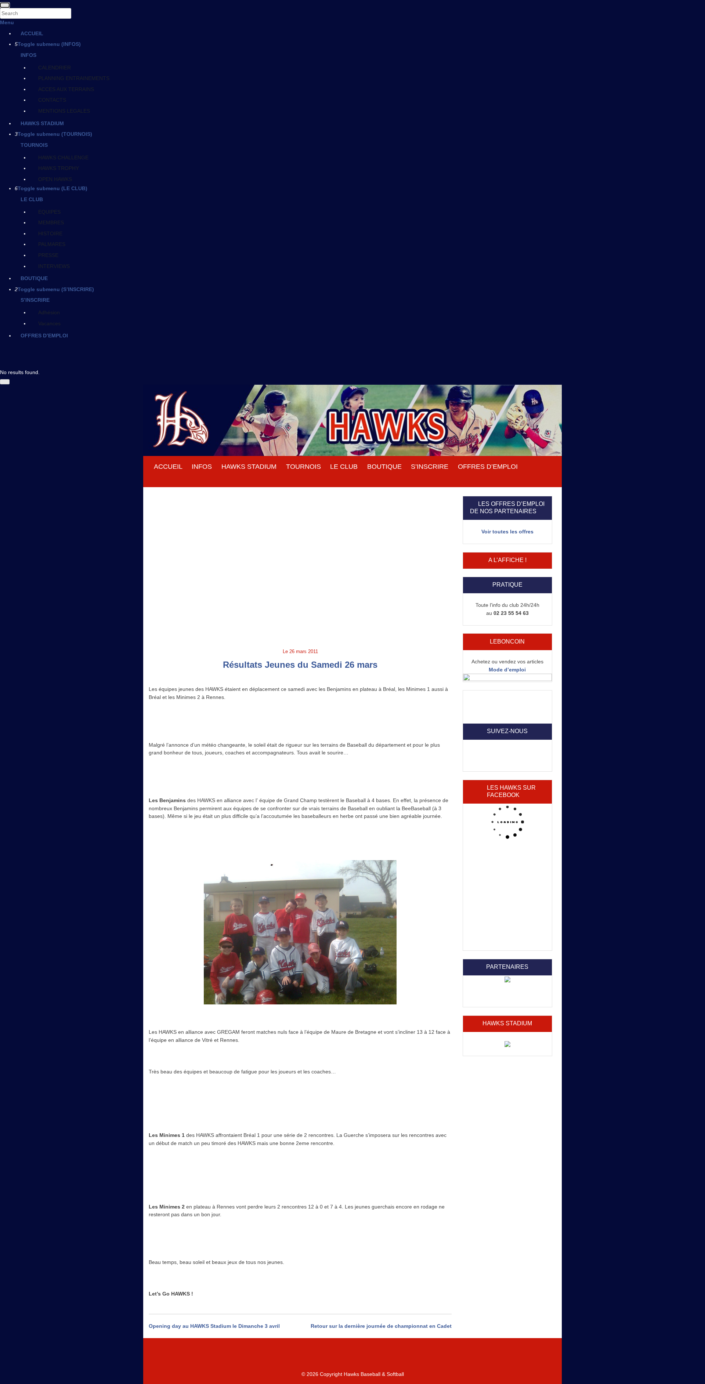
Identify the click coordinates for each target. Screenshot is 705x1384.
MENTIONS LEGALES (64, 111)
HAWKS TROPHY (58, 168)
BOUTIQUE (34, 278)
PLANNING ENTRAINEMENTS (73, 78)
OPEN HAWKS (55, 179)
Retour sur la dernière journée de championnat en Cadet (381, 1326)
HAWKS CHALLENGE (63, 157)
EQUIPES (49, 212)
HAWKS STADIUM (42, 123)
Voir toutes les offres (507, 532)
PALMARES (51, 244)
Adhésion (49, 312)
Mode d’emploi (507, 670)
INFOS (28, 55)
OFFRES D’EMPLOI (44, 335)
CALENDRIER (54, 67)
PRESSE (48, 255)
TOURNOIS (34, 145)
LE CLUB (32, 199)
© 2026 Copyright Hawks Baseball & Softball (352, 1374)
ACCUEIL (32, 33)
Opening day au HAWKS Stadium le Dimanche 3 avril (214, 1326)
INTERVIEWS (54, 266)
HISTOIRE (50, 233)
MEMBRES (51, 222)
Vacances (49, 323)
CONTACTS (52, 100)
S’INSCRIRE (35, 300)
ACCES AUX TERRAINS (66, 89)
